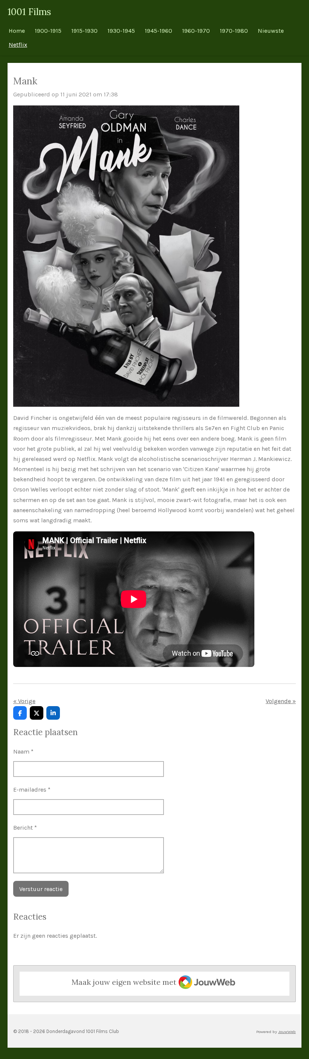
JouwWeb (287, 1031)
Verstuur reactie (41, 889)
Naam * (23, 751)
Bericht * (25, 827)
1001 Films (29, 12)
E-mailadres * (31, 789)
